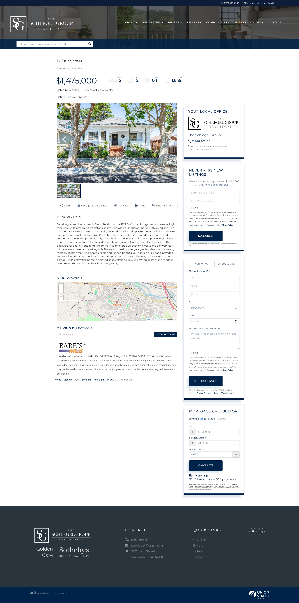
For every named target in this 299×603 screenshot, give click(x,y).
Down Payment (197, 438)
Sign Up (271, 3)
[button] (89, 44)
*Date (192, 302)
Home (58, 379)
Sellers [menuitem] (193, 22)
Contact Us (194, 150)
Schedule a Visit (227, 264)
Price (192, 427)
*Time (192, 315)
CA (77, 379)
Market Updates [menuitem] (248, 22)
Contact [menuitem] (275, 22)
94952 (110, 379)
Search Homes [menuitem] (204, 540)
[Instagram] (253, 531)
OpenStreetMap (161, 319)
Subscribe (205, 235)
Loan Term (195, 419)
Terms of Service (221, 393)
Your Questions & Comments (204, 328)
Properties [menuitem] (151, 22)
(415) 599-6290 (231, 3)
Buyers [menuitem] (174, 22)
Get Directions (165, 334)
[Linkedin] (261, 531)
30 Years (208, 419)
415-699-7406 (200, 141)
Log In (263, 3)
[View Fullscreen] (61, 297)
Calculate (205, 465)
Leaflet (149, 319)
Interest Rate (196, 449)
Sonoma (86, 379)
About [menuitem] (130, 22)
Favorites (249, 3)
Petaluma (99, 379)
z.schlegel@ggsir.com (147, 545)
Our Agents (207, 150)
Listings (68, 379)
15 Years (221, 419)
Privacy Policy (227, 225)
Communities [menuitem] (216, 22)
